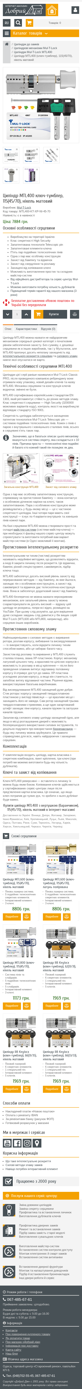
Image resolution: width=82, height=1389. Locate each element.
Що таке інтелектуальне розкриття (28, 1161)
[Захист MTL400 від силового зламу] (61, 468)
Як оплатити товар (18, 1338)
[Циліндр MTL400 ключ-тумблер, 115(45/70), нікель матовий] (41, 105)
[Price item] (26, 314)
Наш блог (12, 1353)
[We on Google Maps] (37, 1143)
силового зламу (67, 356)
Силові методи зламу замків (24, 1165)
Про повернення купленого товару (28, 1334)
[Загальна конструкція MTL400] (21, 468)
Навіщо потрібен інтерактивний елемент (32, 1169)
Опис (8, 328)
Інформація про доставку (22, 1345)
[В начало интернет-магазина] (7, 44)
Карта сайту (13, 1349)
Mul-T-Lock (24, 207)
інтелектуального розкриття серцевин (27, 356)
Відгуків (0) (48, 328)
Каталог (30, 33)
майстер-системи (25, 529)
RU (7, 23)
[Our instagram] (27, 1143)
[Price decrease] (7, 314)
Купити (54, 314)
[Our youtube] (7, 1143)
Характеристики (26, 328)
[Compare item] (74, 314)
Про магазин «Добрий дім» (23, 1342)
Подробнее (12, 916)
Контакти (11, 1330)
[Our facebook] (17, 1143)
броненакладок (63, 728)
